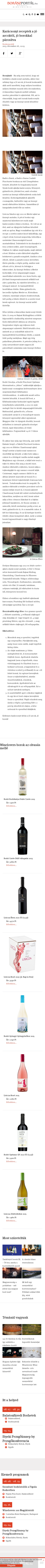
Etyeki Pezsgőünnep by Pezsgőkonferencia (18, 1438)
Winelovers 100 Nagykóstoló (18, 1510)
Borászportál (8, 44)
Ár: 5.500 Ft (11, 1158)
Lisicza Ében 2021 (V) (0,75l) (16, 917)
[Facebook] (32, 14)
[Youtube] (37, 14)
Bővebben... (11, 806)
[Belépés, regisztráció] (26, 14)
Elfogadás (11, 1566)
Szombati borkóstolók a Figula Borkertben (19, 1488)
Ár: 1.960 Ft (11, 1217)
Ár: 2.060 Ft (11, 1099)
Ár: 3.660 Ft (11, 862)
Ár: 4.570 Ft (11, 921)
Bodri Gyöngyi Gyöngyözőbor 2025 (19, 1036)
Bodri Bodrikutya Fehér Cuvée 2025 (19, 799)
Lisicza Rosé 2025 (11, 1095)
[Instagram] (34, 14)
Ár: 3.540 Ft (11, 980)
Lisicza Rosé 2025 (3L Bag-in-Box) (18, 977)
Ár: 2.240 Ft (11, 1039)
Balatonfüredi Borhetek (19, 1415)
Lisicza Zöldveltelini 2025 (15, 1214)
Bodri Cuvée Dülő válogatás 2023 (18, 858)
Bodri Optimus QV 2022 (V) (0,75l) (18, 1154)
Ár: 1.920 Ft (11, 802)
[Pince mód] (23, 14)
